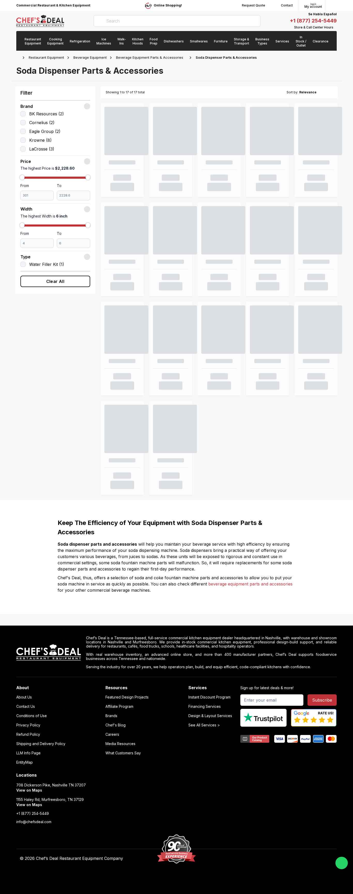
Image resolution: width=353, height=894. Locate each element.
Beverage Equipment (90, 57)
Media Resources (120, 744)
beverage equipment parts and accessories (250, 584)
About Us (24, 697)
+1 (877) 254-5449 (313, 21)
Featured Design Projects (127, 697)
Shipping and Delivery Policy (40, 744)
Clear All (55, 281)
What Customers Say (123, 753)
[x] (252, 858)
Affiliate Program (119, 706)
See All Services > (204, 725)
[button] (55, 106)
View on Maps (29, 790)
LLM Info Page (28, 753)
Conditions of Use (31, 716)
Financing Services (204, 706)
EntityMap (24, 762)
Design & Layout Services (210, 716)
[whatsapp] (341, 863)
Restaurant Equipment (46, 57)
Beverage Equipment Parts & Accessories (149, 57)
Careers (112, 734)
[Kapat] (87, 106)
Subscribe (322, 700)
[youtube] (242, 858)
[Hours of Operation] (335, 27)
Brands (111, 716)
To (59, 185)
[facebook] (232, 858)
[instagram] (272, 858)
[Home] (18, 58)
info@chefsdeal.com (33, 822)
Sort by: (292, 92)
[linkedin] (262, 858)
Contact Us (25, 706)
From (24, 185)
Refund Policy (28, 734)
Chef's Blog (115, 725)
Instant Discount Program (209, 697)
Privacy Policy (28, 725)
